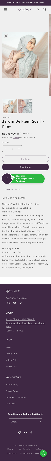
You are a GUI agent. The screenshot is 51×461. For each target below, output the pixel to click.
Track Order (11, 403)
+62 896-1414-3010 (14, 330)
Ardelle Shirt (11, 360)
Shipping (16, 137)
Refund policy (39, 449)
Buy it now (25, 167)
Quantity (5, 142)
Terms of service (26, 453)
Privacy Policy (12, 391)
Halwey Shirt (11, 366)
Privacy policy (12, 453)
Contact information (23, 449)
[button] (6, 9)
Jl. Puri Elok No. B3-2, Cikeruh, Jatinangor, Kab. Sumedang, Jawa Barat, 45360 (25, 323)
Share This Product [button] (13, 189)
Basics (8, 347)
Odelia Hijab (23, 445)
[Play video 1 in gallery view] (25, 106)
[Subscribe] (40, 421)
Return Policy (12, 384)
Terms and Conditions (16, 397)
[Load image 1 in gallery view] (10, 106)
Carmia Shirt (11, 353)
